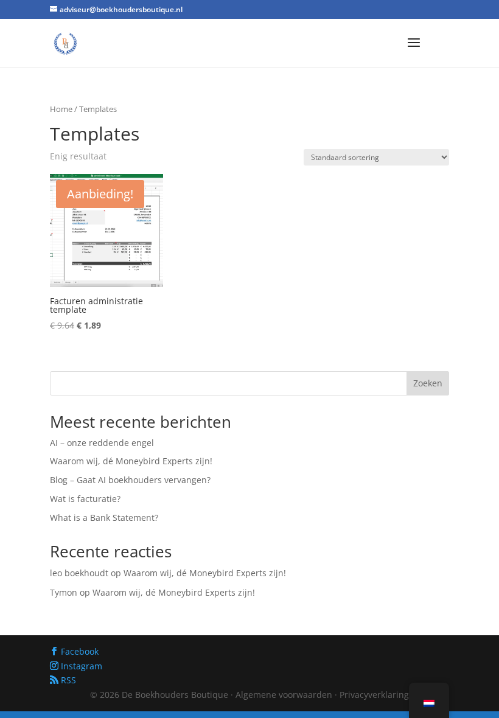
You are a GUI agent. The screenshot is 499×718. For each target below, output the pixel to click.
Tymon (63, 592)
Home (61, 108)
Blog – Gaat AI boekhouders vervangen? (130, 480)
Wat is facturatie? (85, 498)
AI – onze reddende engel (102, 442)
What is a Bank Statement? (104, 517)
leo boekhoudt (79, 573)
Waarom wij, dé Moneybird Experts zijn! (131, 461)
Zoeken (427, 383)
